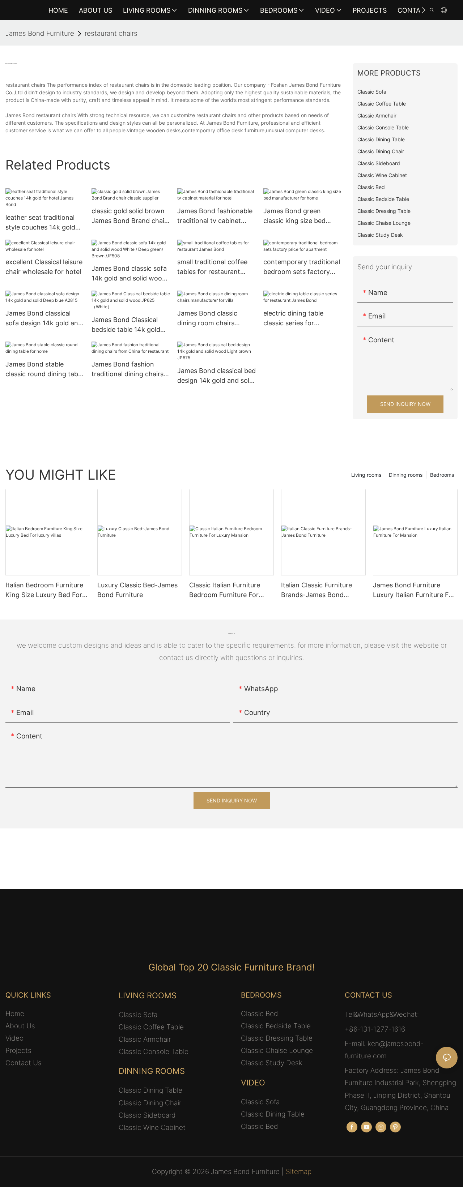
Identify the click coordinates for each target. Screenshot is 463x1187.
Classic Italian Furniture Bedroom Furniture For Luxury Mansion (224, 590)
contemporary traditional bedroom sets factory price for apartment (301, 267)
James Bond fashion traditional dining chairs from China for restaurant (127, 369)
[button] (423, 10)
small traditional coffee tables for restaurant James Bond (212, 267)
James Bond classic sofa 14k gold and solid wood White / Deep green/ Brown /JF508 (129, 274)
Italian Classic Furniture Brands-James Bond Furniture (316, 590)
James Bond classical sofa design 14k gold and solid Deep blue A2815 (43, 318)
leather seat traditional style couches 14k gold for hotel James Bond (40, 223)
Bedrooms (442, 475)
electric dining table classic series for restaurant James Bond (299, 318)
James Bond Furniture (39, 33)
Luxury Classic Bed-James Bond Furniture (137, 590)
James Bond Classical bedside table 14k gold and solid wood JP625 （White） (126, 325)
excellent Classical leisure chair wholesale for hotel (43, 266)
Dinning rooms (405, 475)
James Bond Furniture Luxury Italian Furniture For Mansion (414, 590)
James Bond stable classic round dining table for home (44, 369)
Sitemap (298, 1171)
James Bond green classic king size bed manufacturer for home (299, 216)
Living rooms (366, 475)
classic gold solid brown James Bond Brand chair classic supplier (129, 216)
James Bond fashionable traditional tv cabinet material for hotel (214, 216)
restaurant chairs (111, 33)
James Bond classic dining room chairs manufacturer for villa (210, 318)
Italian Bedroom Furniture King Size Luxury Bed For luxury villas (44, 590)
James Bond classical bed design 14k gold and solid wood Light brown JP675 (216, 376)
